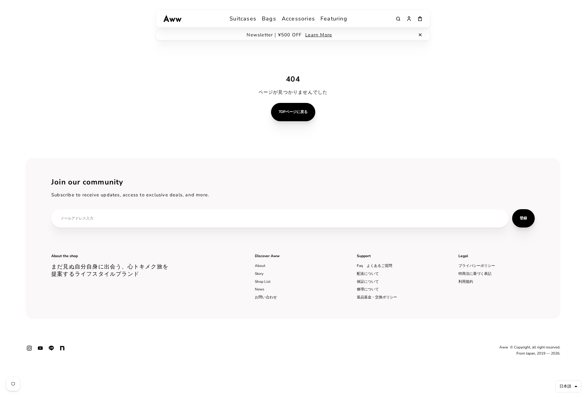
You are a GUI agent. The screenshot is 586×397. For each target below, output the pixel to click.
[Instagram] (29, 350)
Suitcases (243, 18)
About (260, 265)
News (259, 289)
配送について (368, 273)
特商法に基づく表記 (474, 273)
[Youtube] (40, 350)
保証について (368, 281)
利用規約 (465, 281)
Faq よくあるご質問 (374, 265)
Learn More (318, 35)
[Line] (51, 350)
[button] (568, 386)
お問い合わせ (266, 297)
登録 (523, 218)
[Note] (62, 350)
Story (259, 273)
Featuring (333, 18)
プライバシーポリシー (476, 265)
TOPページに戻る (293, 111)
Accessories (298, 18)
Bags (269, 18)
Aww (503, 347)
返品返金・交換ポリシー (377, 297)
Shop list (262, 281)
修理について (368, 289)
